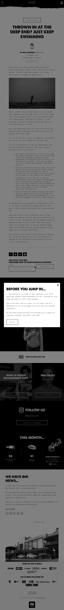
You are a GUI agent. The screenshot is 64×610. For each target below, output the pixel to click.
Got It (12, 322)
